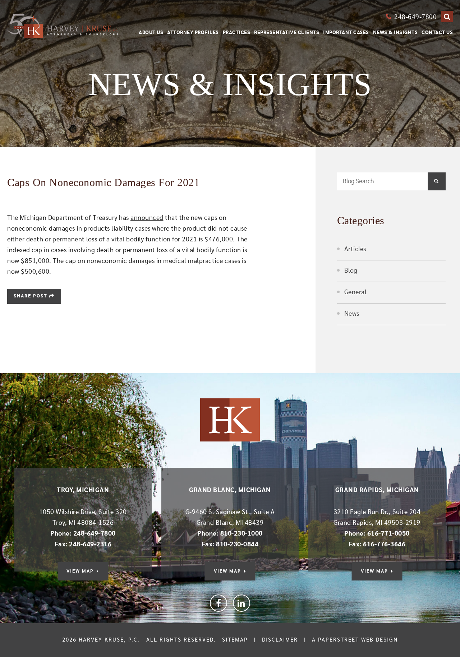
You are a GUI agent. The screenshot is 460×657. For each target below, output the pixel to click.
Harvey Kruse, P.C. (109, 640)
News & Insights (395, 32)
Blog (351, 271)
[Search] (447, 16)
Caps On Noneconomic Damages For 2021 (103, 182)
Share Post (31, 296)
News (351, 314)
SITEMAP (235, 640)
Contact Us (437, 32)
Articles (355, 249)
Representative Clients (286, 32)
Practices (236, 32)
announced (147, 218)
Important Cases (346, 32)
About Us (151, 32)
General (355, 292)
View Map (80, 571)
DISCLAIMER (280, 640)
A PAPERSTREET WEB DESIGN (355, 640)
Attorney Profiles (193, 32)
